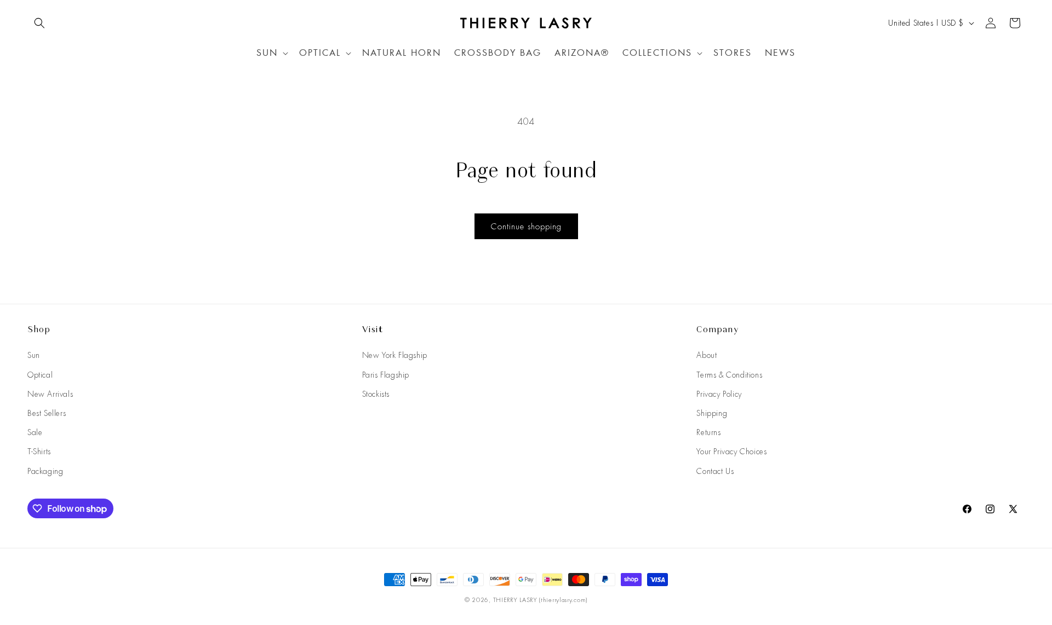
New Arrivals (50, 394)
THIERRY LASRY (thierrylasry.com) (540, 600)
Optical (40, 375)
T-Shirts (39, 451)
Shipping (711, 413)
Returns (708, 432)
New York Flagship (394, 355)
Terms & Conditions (729, 375)
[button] (39, 23)
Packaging (45, 471)
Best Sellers (46, 413)
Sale (34, 432)
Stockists (376, 394)
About (706, 355)
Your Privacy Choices (731, 451)
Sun (33, 355)
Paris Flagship (385, 375)
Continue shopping (526, 226)
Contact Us (715, 471)
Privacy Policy (718, 394)
